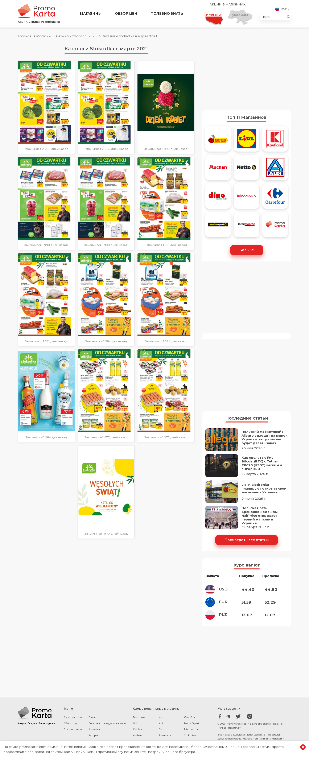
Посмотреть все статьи (246, 540)
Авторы (93, 735)
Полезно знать (167, 14)
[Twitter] (238, 716)
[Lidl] (246, 140)
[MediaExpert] (218, 226)
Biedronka (139, 717)
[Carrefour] (275, 197)
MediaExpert (191, 723)
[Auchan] (218, 169)
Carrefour (190, 717)
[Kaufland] (275, 140)
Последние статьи (246, 418)
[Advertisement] (246, 74)
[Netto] (246, 169)
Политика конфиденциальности (107, 723)
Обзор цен (126, 14)
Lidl (135, 723)
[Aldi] (275, 169)
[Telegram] (229, 716)
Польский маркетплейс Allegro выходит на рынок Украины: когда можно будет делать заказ (265, 437)
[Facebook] (220, 716)
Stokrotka (190, 735)
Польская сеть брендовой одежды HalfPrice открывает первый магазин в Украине (260, 515)
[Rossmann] (246, 197)
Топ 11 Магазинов (246, 117)
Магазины (91, 14)
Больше (246, 250)
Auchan (137, 735)
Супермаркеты (73, 717)
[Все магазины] (275, 226)
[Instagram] (247, 716)
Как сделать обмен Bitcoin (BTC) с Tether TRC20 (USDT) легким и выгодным (262, 463)
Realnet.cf (234, 727)
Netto (161, 717)
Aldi (160, 723)
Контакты (94, 729)
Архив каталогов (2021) (77, 36)
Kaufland (138, 729)
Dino (161, 729)
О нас (91, 717)
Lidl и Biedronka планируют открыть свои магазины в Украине (264, 488)
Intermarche (191, 729)
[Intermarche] (246, 226)
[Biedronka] (218, 140)
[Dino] (218, 197)
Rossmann (164, 735)
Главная (24, 36)
